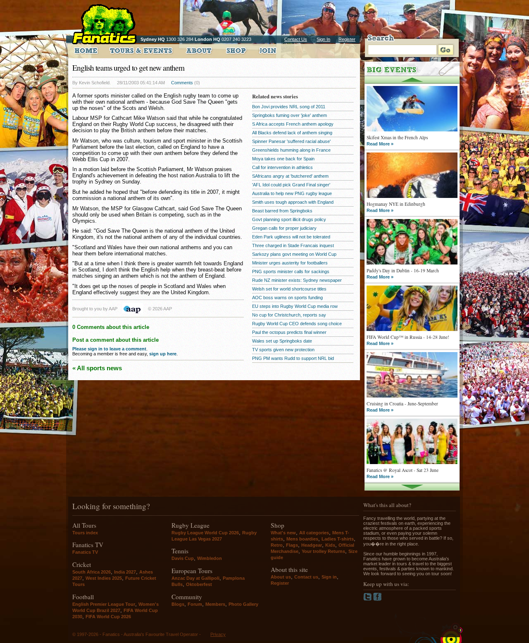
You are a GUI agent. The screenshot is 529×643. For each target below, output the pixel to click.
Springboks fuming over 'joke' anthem (289, 115)
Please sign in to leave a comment (109, 348)
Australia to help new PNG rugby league (292, 193)
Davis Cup (183, 558)
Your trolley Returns (323, 551)
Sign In (323, 39)
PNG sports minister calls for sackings (290, 271)
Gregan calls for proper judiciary (284, 228)
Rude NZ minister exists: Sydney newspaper (297, 280)
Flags (292, 545)
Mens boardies (302, 538)
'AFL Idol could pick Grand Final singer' (291, 184)
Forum (195, 604)
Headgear (311, 545)
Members (215, 604)
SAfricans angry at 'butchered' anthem (290, 176)
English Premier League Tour (103, 604)
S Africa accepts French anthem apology (293, 123)
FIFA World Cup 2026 (108, 616)
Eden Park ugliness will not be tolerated (291, 236)
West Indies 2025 (104, 578)
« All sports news (97, 368)
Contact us (306, 576)
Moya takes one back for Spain (283, 158)
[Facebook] (377, 599)
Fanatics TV (85, 552)
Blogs (178, 604)
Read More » (380, 143)
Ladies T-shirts (338, 538)
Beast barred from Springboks (282, 210)
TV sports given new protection (283, 349)
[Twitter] (368, 599)
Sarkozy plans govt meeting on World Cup (294, 254)
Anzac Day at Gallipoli (195, 578)
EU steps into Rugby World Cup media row (295, 306)
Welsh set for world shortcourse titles (289, 288)
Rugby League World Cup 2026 (205, 532)
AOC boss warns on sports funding (287, 297)
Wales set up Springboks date (282, 340)
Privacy (218, 634)
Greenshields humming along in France (291, 150)
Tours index (85, 532)
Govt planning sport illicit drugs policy (289, 219)
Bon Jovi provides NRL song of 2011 (288, 106)
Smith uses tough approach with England (293, 202)
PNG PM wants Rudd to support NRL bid (293, 358)
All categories (314, 532)
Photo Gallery (243, 604)
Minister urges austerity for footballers (290, 262)
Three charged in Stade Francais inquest (293, 245)
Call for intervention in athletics (282, 167)
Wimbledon (209, 558)
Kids (330, 545)
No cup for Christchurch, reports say (289, 314)
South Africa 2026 (91, 571)
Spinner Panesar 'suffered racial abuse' (291, 141)
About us (281, 576)
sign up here (162, 353)
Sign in (329, 576)
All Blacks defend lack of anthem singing (292, 132)
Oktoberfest (199, 584)
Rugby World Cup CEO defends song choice (297, 323)
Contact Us (295, 39)
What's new (283, 532)
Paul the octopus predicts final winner (289, 332)
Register (346, 39)
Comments (182, 82)
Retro (277, 545)
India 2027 (125, 571)
